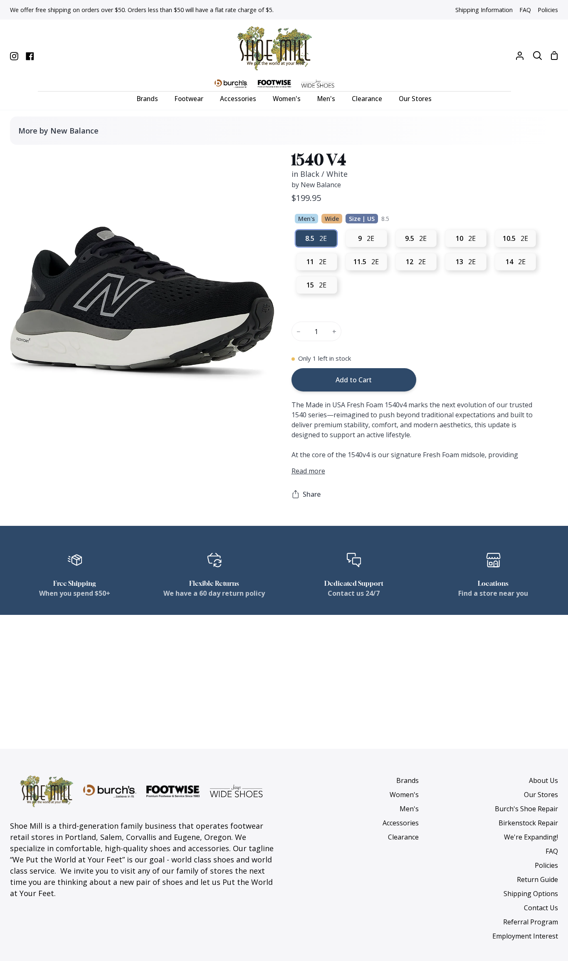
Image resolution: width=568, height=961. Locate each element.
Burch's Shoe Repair (526, 808)
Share (312, 494)
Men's (409, 808)
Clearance (403, 837)
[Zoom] (26, 399)
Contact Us (541, 907)
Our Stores (541, 794)
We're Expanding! (531, 837)
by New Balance (316, 184)
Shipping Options (531, 893)
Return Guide (537, 879)
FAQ (552, 851)
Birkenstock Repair (528, 822)
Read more (308, 471)
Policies (546, 865)
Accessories (401, 822)
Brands (407, 780)
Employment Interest (525, 936)
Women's (404, 794)
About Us (543, 780)
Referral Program (530, 921)
